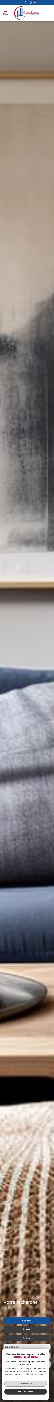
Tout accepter (25, 1391)
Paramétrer (25, 1383)
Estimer (27, 1338)
